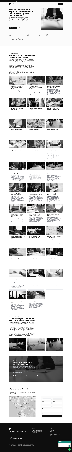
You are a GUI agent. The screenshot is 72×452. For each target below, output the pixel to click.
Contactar (60, 3)
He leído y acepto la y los (51, 413)
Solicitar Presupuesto (13, 27)
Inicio (44, 3)
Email (43, 401)
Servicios (48, 3)
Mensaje (43, 408)
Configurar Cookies (53, 435)
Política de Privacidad (52, 413)
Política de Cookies (53, 431)
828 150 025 (55, 3)
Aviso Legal (52, 430)
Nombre (43, 397)
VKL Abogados (13, 3)
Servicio (54, 397)
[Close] (69, 442)
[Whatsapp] (69, 449)
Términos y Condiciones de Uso (55, 434)
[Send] (69, 446)
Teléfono (54, 401)
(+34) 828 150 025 (34, 432)
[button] (22, 406)
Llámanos (20, 27)
